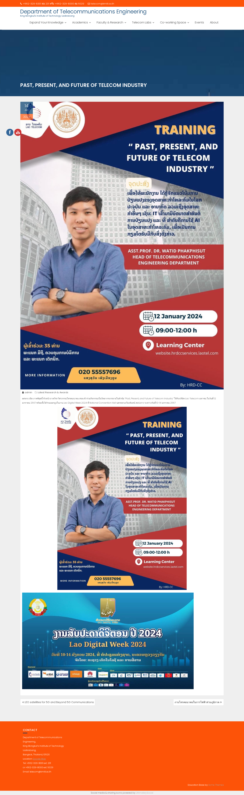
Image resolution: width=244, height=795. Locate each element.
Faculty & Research (110, 22)
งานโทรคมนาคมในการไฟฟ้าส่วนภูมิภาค (197, 702)
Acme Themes (216, 784)
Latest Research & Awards (53, 392)
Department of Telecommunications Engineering (83, 11)
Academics (80, 22)
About (214, 22)
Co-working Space (173, 22)
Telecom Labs (141, 22)
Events (199, 22)
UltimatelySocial (144, 792)
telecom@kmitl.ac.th (102, 3)
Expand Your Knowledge (46, 22)
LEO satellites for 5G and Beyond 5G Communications (59, 702)
